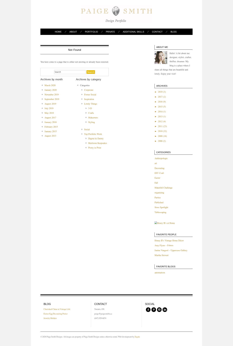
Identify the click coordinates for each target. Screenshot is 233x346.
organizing (159, 192)
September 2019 (52, 99)
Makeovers (93, 117)
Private (110, 31)
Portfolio (91, 31)
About (73, 31)
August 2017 (50, 117)
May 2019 (49, 112)
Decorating (159, 168)
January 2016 (51, 122)
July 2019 (49, 108)
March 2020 (50, 85)
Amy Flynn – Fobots (164, 245)
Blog (174, 31)
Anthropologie (161, 158)
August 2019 (50, 103)
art (156, 163)
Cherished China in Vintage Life (57, 309)
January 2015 (51, 131)
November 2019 (52, 94)
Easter (157, 177)
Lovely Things (90, 103)
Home (58, 31)
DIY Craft (159, 173)
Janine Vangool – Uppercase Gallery (171, 250)
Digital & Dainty (96, 138)
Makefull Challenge (163, 187)
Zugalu (137, 336)
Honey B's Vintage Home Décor (169, 240)
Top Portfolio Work (93, 133)
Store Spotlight (161, 207)
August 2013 (50, 135)
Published (159, 202)
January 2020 (51, 89)
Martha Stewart (161, 255)
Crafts (91, 112)
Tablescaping (160, 212)
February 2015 (51, 126)
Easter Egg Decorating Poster (56, 313)
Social (87, 129)
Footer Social (90, 94)
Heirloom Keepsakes (97, 143)
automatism (160, 272)
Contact (157, 31)
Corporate (88, 89)
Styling (91, 122)
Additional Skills (133, 31)
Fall (156, 182)
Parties (158, 197)
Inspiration (89, 99)
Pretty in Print (94, 147)
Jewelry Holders (50, 318)
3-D (90, 108)
